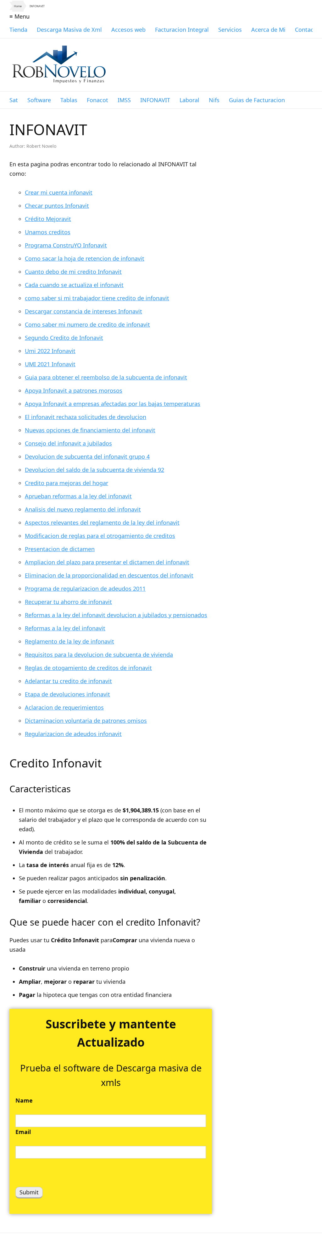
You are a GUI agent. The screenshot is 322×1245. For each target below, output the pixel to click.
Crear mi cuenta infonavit (58, 192)
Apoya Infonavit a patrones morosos (73, 390)
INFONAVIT (155, 100)
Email (23, 1132)
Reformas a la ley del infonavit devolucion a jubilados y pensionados (116, 615)
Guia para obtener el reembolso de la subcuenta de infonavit (106, 377)
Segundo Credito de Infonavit (64, 337)
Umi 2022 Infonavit (50, 351)
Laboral (189, 100)
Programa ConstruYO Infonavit (66, 245)
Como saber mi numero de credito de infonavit (87, 324)
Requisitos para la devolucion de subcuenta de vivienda (99, 654)
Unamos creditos (47, 232)
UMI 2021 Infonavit (50, 364)
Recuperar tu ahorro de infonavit (68, 602)
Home (18, 6)
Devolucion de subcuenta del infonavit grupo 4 (87, 456)
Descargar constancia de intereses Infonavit (83, 311)
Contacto (307, 29)
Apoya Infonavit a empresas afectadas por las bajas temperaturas (112, 403)
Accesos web (128, 29)
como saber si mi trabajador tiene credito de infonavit (97, 298)
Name (24, 1100)
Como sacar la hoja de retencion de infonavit (84, 258)
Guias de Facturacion (257, 100)
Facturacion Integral (182, 29)
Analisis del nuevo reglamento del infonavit (83, 509)
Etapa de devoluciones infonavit (67, 694)
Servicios (230, 29)
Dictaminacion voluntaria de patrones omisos (86, 720)
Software (39, 100)
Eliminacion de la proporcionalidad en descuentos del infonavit (109, 575)
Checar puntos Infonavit (57, 205)
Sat (13, 100)
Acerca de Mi (268, 29)
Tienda (18, 29)
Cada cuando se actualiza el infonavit (74, 285)
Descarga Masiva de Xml (69, 29)
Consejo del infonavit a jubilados (68, 443)
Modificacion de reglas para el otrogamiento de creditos (100, 536)
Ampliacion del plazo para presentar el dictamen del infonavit (107, 562)
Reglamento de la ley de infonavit (69, 641)
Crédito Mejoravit (48, 219)
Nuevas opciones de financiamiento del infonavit (90, 430)
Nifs (214, 100)
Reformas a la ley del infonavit (65, 628)
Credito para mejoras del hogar (66, 483)
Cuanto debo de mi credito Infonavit (73, 271)
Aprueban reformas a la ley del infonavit (78, 496)
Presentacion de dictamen (60, 549)
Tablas (68, 100)
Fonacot (97, 100)
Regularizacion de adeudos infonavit (73, 734)
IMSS (124, 100)
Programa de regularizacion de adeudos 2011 (85, 588)
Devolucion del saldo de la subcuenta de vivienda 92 (94, 469)
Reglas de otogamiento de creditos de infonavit (88, 668)
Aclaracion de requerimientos (64, 707)
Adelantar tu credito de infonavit (68, 681)
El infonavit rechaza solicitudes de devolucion (85, 417)
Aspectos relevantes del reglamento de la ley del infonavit (102, 522)
